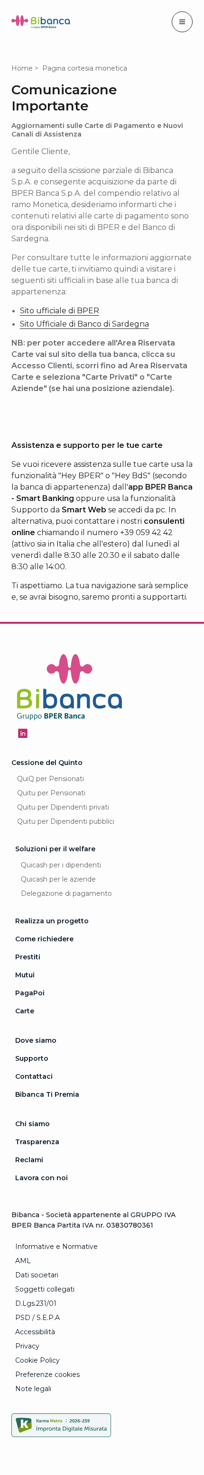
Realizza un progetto (52, 921)
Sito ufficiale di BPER (59, 310)
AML (23, 1260)
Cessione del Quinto (47, 762)
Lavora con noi (41, 1178)
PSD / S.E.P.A (37, 1317)
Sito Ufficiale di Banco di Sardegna (84, 323)
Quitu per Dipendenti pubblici (65, 821)
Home (22, 68)
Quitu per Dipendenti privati (63, 807)
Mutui (25, 975)
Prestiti (27, 957)
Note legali (33, 1388)
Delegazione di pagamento (66, 893)
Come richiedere (44, 939)
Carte (24, 1011)
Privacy (27, 1346)
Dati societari (36, 1275)
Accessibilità (35, 1332)
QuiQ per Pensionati (50, 778)
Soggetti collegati (44, 1289)
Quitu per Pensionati (51, 793)
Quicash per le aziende (58, 879)
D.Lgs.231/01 (35, 1303)
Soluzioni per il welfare (55, 849)
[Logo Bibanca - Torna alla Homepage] (40, 23)
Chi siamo (32, 1124)
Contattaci (34, 1076)
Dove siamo (35, 1040)
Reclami (29, 1160)
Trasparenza (37, 1142)
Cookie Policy (37, 1360)
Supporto (31, 1058)
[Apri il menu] (182, 21)
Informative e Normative (56, 1246)
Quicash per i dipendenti (61, 865)
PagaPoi (30, 993)
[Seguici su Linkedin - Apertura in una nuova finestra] (22, 733)
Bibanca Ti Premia (47, 1094)
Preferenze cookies (47, 1374)
